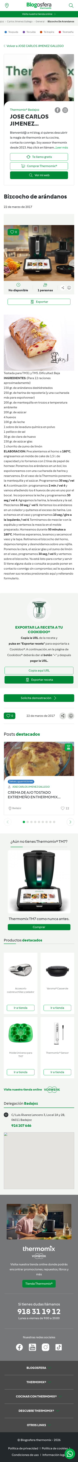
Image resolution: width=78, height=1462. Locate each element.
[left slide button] (7, 822)
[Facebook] (19, 1347)
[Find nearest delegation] (7, 5)
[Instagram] (45, 1347)
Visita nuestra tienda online (37, 14)
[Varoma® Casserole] (57, 969)
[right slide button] (70, 822)
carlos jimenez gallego (20, 21)
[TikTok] (58, 1347)
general (40, 21)
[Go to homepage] (39, 5)
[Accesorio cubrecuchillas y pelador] (20, 969)
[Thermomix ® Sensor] (57, 1033)
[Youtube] (32, 1347)
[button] (71, 5)
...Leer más (61, 147)
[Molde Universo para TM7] (20, 1033)
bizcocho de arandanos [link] (61, 21)
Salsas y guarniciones (21, 781)
